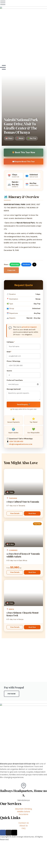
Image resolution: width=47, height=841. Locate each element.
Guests (9, 371)
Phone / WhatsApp (13, 361)
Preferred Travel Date (15, 380)
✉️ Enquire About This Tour (23, 161)
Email (9, 352)
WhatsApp (15, 264)
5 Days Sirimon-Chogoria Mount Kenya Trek (22, 614)
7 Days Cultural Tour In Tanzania (23, 501)
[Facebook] (3, 832)
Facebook (26, 264)
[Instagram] (8, 832)
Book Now (32, 513)
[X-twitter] (14, 832)
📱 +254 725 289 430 (15, 441)
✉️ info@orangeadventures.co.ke (19, 444)
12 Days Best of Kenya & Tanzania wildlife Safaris (23, 555)
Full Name (11, 342)
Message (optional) (14, 389)
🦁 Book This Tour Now (23, 152)
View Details (14, 513)
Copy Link (11, 270)
